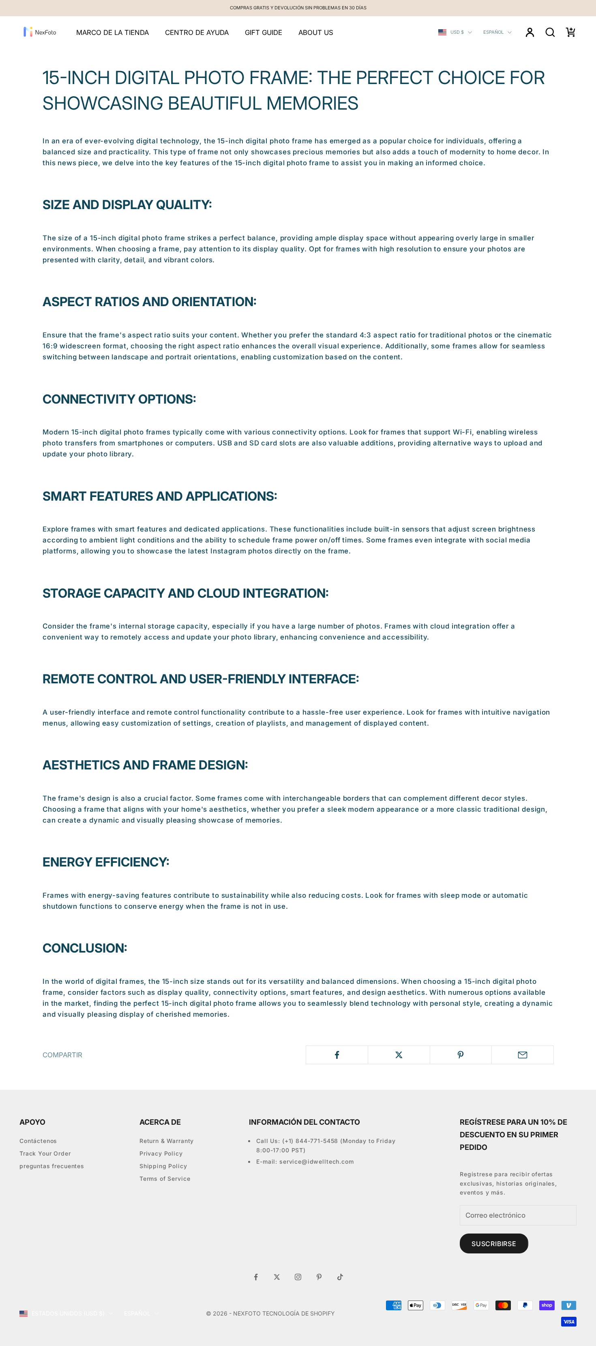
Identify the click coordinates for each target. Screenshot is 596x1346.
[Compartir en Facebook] (337, 1055)
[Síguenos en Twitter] (277, 1277)
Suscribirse (494, 1244)
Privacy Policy (161, 1153)
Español (493, 32)
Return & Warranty (166, 1140)
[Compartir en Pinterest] (461, 1055)
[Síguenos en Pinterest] (319, 1277)
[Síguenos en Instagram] (298, 1277)
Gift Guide (263, 32)
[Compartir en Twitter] (399, 1055)
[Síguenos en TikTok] (340, 1277)
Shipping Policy (163, 1165)
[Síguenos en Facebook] (256, 1277)
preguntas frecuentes (51, 1165)
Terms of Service (165, 1178)
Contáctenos (38, 1140)
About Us (315, 32)
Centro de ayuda (197, 32)
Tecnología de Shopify (298, 1313)
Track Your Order (45, 1153)
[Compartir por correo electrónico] (522, 1055)
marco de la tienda (112, 32)
